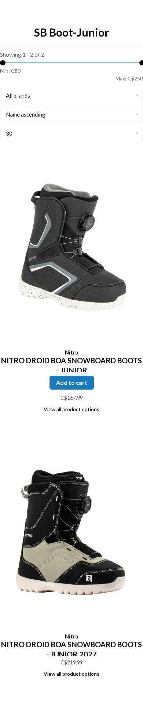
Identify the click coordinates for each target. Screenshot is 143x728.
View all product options (71, 409)
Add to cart (71, 382)
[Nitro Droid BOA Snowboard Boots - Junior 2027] (71, 533)
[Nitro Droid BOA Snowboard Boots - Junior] (71, 249)
